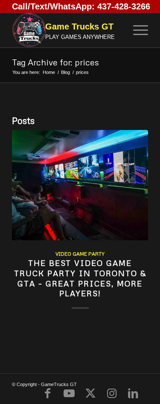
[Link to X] (90, 393)
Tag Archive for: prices (55, 62)
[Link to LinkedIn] (133, 393)
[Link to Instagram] (111, 393)
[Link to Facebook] (47, 393)
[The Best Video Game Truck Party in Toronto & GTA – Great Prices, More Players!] (80, 185)
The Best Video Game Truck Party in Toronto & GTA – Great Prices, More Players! (80, 278)
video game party (80, 254)
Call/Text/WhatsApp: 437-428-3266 (81, 6)
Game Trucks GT (79, 26)
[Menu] (136, 30)
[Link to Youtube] (69, 393)
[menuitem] (136, 30)
